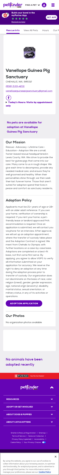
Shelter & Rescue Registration (23, 433)
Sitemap (42, 433)
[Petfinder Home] (12, 5)
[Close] (55, 457)
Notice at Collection (36, 436)
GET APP (51, 17)
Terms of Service (18, 436)
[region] (29, 464)
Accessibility (39, 439)
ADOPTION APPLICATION (24, 303)
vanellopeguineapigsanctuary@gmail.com (29, 90)
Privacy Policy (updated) (21, 439)
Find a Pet (31, 5)
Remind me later (18, 22)
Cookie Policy (15, 442)
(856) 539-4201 (15, 86)
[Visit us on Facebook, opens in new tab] (8, 98)
